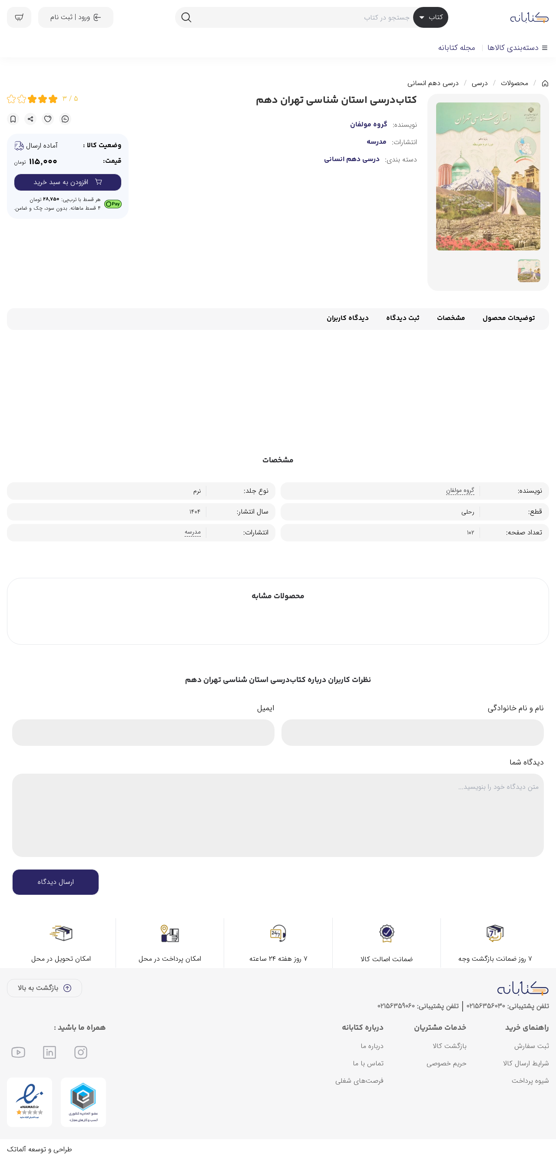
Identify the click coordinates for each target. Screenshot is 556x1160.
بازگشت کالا (450, 1046)
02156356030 (486, 1006)
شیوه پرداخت (530, 1080)
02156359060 (396, 1006)
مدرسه (377, 142)
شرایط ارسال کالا (526, 1063)
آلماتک (16, 1149)
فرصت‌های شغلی (359, 1080)
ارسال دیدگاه (56, 882)
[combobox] (311, 17)
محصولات (514, 83)
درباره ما (372, 1046)
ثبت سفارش (531, 1046)
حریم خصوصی (447, 1063)
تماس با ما (368, 1063)
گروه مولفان (368, 125)
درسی (480, 83)
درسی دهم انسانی (433, 83)
